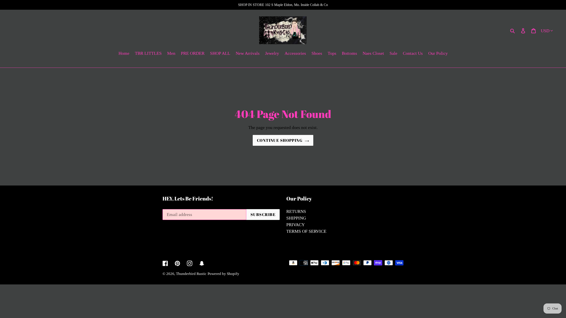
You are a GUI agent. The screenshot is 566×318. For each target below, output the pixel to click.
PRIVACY (295, 224)
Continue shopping (279, 140)
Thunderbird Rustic (191, 274)
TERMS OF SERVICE (306, 231)
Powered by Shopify (223, 274)
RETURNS (296, 211)
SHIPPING (296, 218)
